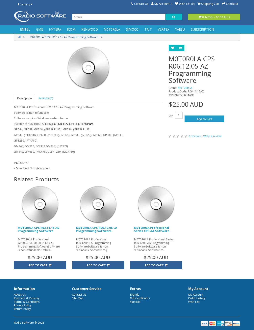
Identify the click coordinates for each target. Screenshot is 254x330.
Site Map (77, 298)
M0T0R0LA (112, 29)
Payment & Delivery (26, 298)
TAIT (148, 29)
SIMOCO (132, 29)
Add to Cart (204, 119)
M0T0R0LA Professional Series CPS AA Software (151, 229)
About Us (20, 294)
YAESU (180, 29)
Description (24, 98)
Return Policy (22, 309)
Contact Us (79, 294)
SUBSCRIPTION (202, 29)
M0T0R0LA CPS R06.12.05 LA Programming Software (96, 229)
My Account (195, 294)
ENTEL (25, 29)
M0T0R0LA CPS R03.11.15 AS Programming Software (38, 229)
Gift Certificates (140, 298)
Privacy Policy (22, 305)
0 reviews (195, 136)
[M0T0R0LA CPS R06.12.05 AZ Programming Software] (88, 67)
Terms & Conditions (27, 302)
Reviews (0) (45, 98)
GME (39, 29)
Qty (171, 115)
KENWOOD (89, 29)
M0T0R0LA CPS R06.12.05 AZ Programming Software (64, 37)
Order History (196, 298)
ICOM (71, 29)
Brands (134, 294)
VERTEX (163, 29)
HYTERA (55, 29)
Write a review (212, 136)
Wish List (194, 302)
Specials (135, 302)
